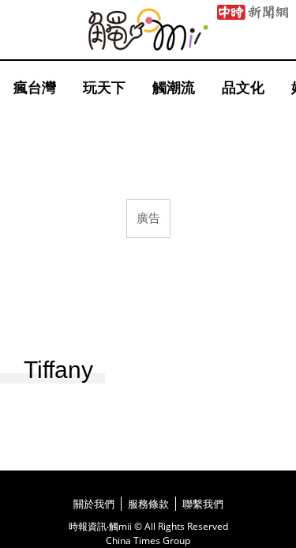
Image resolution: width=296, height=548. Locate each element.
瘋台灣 (34, 86)
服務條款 (148, 504)
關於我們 (93, 504)
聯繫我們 (202, 504)
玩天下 (104, 86)
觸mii (148, 29)
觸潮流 (173, 86)
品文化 (243, 86)
